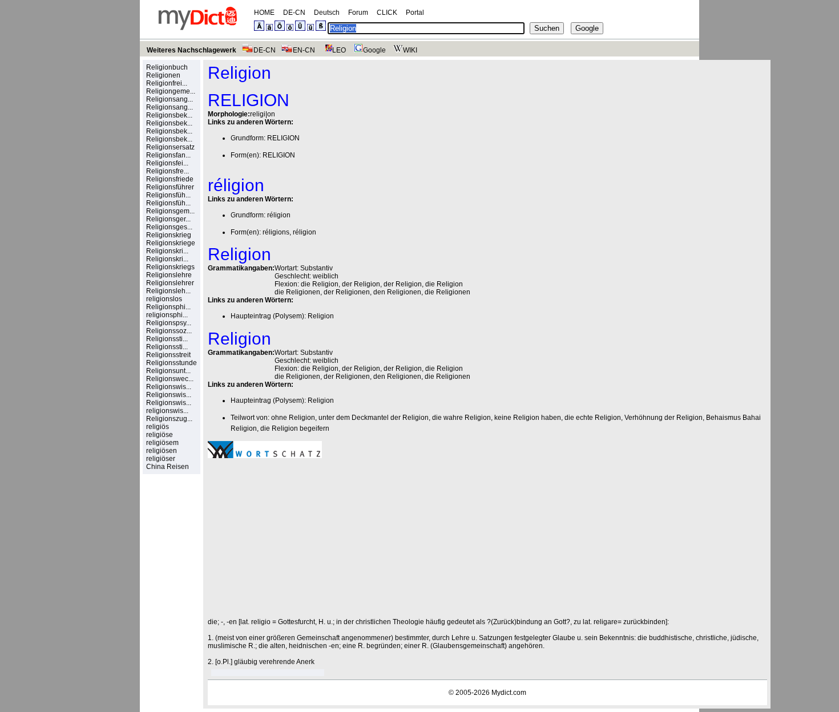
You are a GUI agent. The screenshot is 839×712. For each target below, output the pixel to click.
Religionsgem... (170, 211)
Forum (358, 13)
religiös (157, 427)
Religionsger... (168, 219)
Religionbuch (167, 67)
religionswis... (167, 411)
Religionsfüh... (168, 195)
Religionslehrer (170, 283)
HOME (264, 13)
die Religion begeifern (294, 428)
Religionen (163, 75)
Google (374, 50)
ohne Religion (293, 418)
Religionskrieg (168, 235)
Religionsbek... (169, 115)
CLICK (387, 13)
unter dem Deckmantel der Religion (373, 418)
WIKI (410, 50)
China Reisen (167, 467)
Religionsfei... (167, 163)
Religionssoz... (169, 331)
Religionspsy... (168, 323)
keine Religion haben (527, 418)
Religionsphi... (168, 307)
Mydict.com (508, 693)
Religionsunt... (168, 371)
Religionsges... (169, 227)
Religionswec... (169, 379)
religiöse (159, 435)
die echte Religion (592, 418)
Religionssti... (167, 339)
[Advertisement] (304, 538)
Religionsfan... (168, 155)
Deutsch (327, 13)
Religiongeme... (170, 91)
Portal (415, 13)
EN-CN (304, 50)
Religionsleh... (168, 291)
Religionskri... (167, 251)
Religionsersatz (170, 147)
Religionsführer (170, 187)
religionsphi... (167, 315)
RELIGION (283, 138)
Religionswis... (168, 387)
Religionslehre (169, 275)
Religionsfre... (167, 171)
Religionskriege (170, 243)
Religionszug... (169, 419)
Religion (321, 316)
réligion (279, 215)
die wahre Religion (461, 418)
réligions (276, 232)
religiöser (160, 459)
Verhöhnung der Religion (663, 418)
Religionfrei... (166, 83)
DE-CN (294, 13)
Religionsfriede (169, 179)
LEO (339, 50)
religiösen (161, 451)
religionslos (164, 299)
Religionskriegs (170, 267)
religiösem (162, 443)
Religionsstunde (171, 363)
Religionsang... (169, 99)
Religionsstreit (168, 355)
